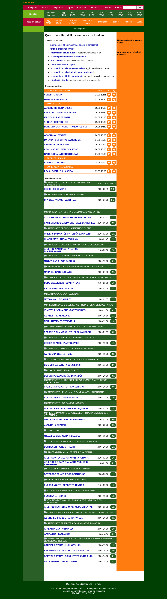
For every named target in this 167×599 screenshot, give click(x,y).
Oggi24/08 (63, 14)
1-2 (113, 496)
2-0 (113, 250)
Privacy (97, 584)
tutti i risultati (56, 60)
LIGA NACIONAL (70, 294)
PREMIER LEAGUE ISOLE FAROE (96, 305)
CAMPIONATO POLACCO (83, 338)
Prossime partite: (33, 22)
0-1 (113, 261)
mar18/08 (120, 14)
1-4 (113, 409)
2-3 (113, 354)
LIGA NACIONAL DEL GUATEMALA (97, 277)
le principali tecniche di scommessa (68, 57)
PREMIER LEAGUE (56, 158)
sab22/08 (82, 14)
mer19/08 (110, 14)
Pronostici (95, 7)
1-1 (112, 189)
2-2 (113, 239)
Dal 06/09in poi (87, 21)
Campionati (57, 7)
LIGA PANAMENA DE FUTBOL (90, 327)
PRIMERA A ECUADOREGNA (89, 266)
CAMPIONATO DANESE (81, 256)
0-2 (113, 332)
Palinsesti (102, 22)
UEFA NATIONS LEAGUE (59, 90)
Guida (139, 22)
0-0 (112, 200)
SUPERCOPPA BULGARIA (60, 167)
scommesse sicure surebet (63, 53)
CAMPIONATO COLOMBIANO (89, 245)
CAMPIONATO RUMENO (82, 348)
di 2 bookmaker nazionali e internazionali (74, 45)
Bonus (116, 22)
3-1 (113, 376)
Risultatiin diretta (51, 14)
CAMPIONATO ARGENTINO (86, 212)
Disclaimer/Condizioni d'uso (79, 584)
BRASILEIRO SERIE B (79, 469)
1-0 (113, 283)
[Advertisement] (33, 71)
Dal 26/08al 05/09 (72, 21)
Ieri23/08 (72, 14)
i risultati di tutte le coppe (62, 64)
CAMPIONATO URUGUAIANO (89, 392)
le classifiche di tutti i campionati (66, 76)
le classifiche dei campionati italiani (67, 68)
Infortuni (107, 7)
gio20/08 (101, 14)
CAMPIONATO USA (75, 403)
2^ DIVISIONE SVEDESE (82, 490)
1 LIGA (56, 430)
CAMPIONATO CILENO (79, 228)
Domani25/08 (58, 21)
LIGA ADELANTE (70, 370)
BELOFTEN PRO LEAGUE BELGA (96, 512)
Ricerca (118, 7)
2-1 (113, 272)
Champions (32, 7)
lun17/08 (129, 14)
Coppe (70, 7)
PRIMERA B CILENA (76, 480)
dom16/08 (139, 14)
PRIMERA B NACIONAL (80, 452)
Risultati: (33, 14)
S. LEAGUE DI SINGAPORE (86, 359)
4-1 (113, 463)
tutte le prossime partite (62, 49)
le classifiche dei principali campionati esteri (72, 72)
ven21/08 (91, 14)
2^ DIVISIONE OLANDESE (85, 441)
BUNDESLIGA (54, 104)
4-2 (113, 534)
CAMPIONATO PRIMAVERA (86, 523)
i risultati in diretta (59, 80)
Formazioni (82, 7)
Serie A (44, 7)
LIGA (49, 131)
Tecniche (127, 22)
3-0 (113, 387)
